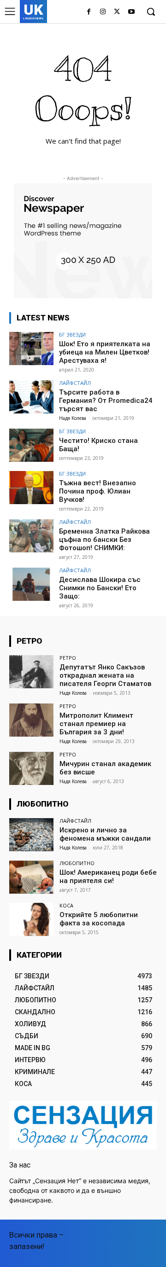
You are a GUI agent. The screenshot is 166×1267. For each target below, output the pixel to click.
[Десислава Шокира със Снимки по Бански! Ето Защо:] (31, 584)
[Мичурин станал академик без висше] (31, 768)
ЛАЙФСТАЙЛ (75, 382)
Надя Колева (72, 418)
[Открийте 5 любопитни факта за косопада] (31, 919)
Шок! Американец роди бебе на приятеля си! (108, 876)
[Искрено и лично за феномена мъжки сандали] (31, 834)
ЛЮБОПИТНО (77, 863)
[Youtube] (131, 12)
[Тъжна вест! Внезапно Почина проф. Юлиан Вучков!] (31, 487)
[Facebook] (89, 12)
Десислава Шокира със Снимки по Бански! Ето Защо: (100, 587)
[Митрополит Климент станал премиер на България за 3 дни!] (31, 720)
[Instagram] (103, 12)
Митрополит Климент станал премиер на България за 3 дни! (96, 723)
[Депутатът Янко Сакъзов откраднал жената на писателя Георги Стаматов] (31, 671)
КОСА (66, 905)
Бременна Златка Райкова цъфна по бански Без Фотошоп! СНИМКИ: (104, 539)
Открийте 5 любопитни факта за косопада (98, 919)
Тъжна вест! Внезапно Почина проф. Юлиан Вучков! (97, 491)
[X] (117, 12)
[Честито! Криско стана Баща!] (31, 445)
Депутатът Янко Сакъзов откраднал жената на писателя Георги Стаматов (105, 675)
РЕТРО (67, 657)
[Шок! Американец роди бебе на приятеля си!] (31, 877)
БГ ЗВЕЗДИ (72, 334)
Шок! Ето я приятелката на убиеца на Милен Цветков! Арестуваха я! (104, 352)
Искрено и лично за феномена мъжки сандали (105, 834)
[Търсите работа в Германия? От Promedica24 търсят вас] (31, 396)
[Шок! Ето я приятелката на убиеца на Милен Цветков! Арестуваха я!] (31, 348)
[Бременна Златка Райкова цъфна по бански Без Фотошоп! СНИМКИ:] (31, 535)
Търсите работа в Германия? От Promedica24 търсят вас (106, 400)
